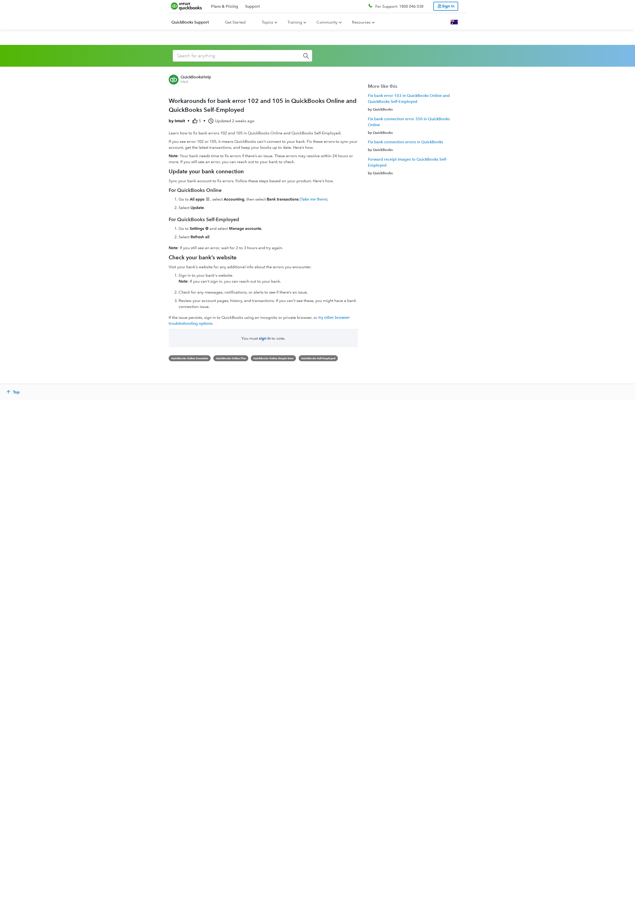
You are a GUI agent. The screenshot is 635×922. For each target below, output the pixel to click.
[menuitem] (193, 22)
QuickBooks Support (190, 22)
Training (294, 22)
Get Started (235, 22)
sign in (265, 338)
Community (327, 22)
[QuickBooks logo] (186, 6)
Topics (267, 22)
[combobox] (242, 56)
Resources (361, 22)
